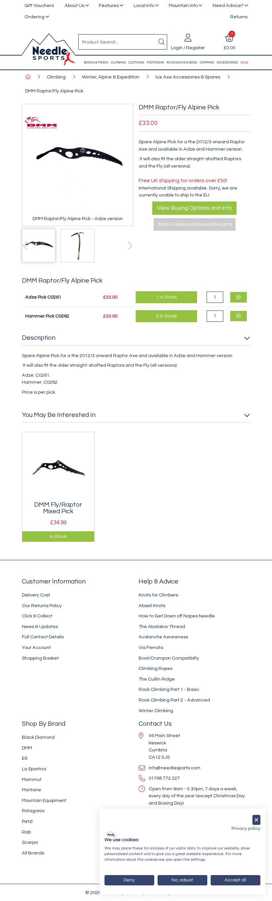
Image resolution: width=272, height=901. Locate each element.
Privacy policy (246, 828)
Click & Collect (37, 615)
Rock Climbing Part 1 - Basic (169, 689)
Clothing (136, 62)
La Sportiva (34, 768)
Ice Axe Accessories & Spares (188, 76)
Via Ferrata (151, 647)
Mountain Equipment (44, 800)
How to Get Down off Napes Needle (177, 615)
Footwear (155, 62)
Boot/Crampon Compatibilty (169, 658)
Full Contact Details (43, 636)
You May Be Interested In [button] (59, 415)
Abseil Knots (152, 605)
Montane (31, 789)
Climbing (118, 62)
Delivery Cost (36, 594)
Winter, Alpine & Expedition (110, 76)
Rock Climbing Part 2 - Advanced (174, 700)
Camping (207, 62)
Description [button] (38, 337)
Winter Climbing (156, 710)
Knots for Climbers (158, 594)
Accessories (227, 62)
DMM (27, 747)
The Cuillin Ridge (157, 679)
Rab (26, 832)
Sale (244, 62)
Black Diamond (38, 737)
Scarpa (30, 842)
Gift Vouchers (39, 5)
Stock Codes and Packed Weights (195, 224)
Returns (238, 16)
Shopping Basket (40, 658)
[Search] (161, 42)
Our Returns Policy (42, 605)
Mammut (31, 779)
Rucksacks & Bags (182, 62)
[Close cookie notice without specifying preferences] (256, 820)
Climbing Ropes (155, 668)
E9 (24, 758)
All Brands (33, 852)
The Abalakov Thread (162, 626)
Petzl (27, 821)
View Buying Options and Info (194, 208)
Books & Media (96, 62)
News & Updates (40, 626)
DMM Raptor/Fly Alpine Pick (54, 90)
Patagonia (33, 810)
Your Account (36, 647)
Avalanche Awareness (163, 636)
